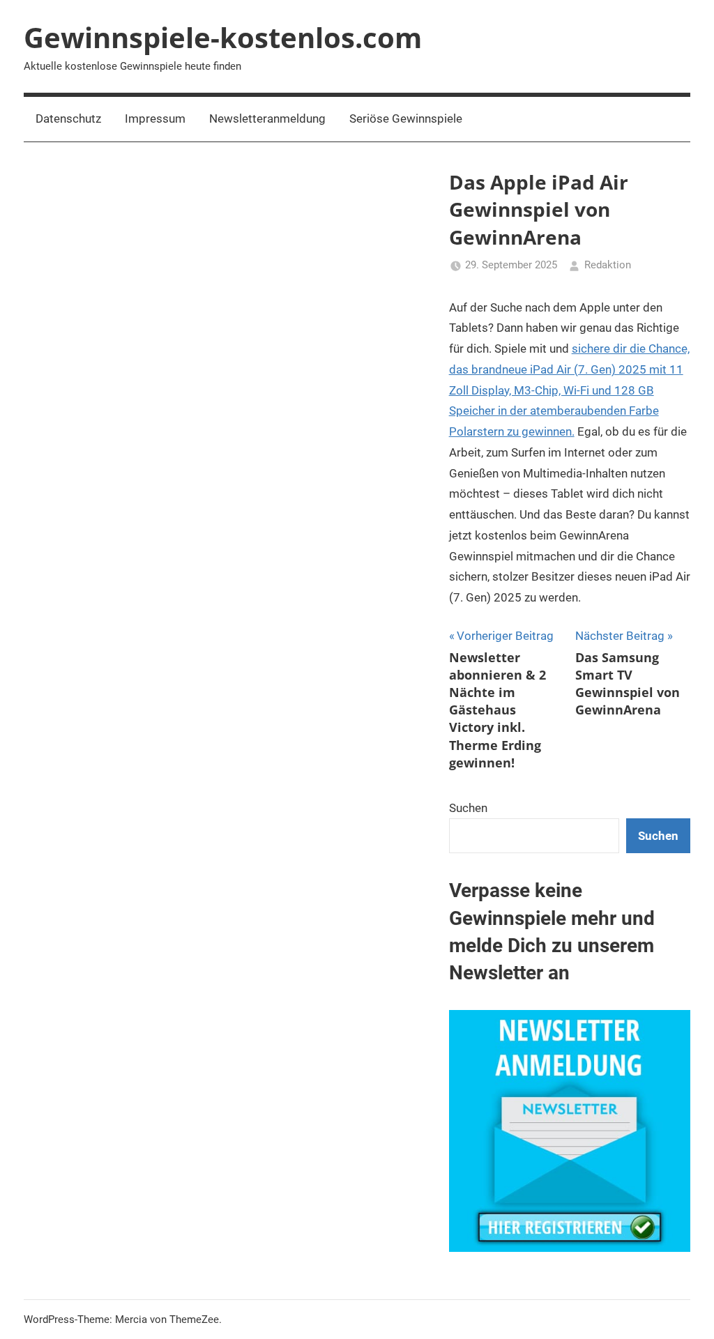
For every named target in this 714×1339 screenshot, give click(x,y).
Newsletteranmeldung (267, 118)
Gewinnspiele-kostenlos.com (223, 37)
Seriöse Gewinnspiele (405, 118)
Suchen (468, 808)
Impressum (155, 118)
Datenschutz (68, 118)
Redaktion (607, 265)
